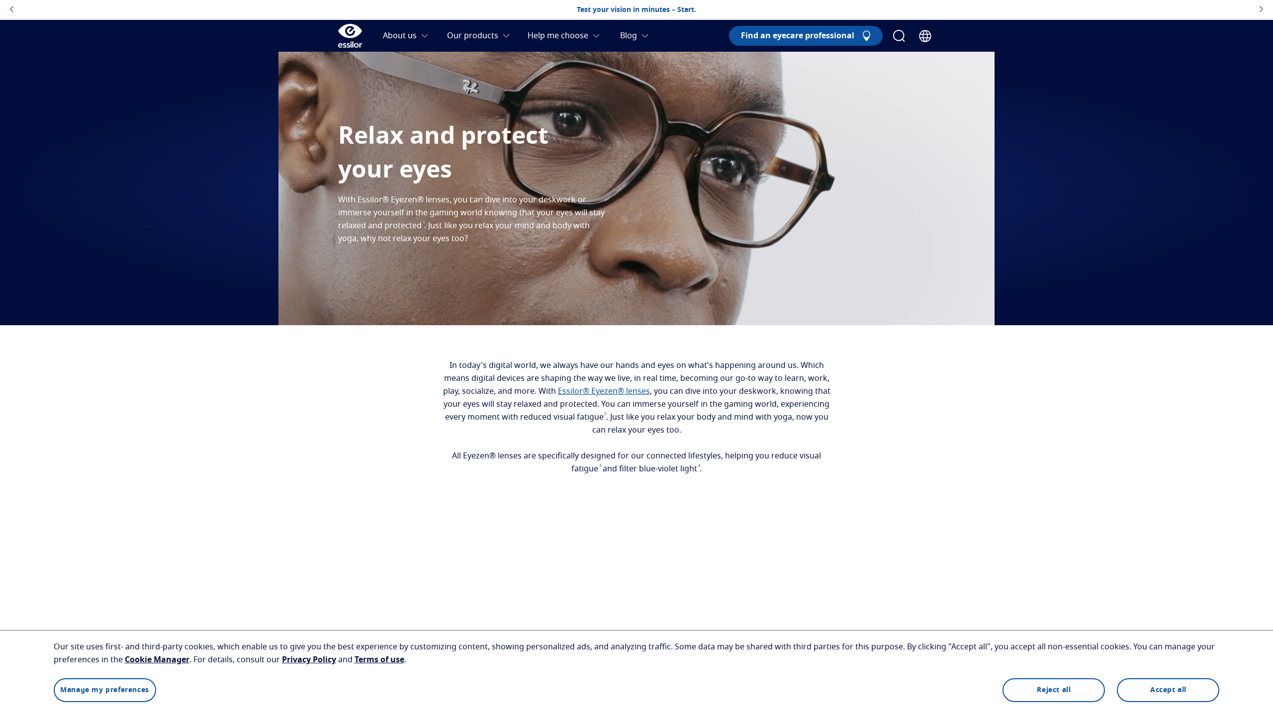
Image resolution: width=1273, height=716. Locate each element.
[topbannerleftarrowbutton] (11, 9)
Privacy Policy (309, 660)
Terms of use (379, 660)
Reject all (1054, 690)
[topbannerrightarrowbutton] (1261, 9)
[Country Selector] (925, 36)
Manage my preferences (104, 690)
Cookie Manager (157, 660)
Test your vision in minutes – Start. (636, 9)
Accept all (1168, 690)
